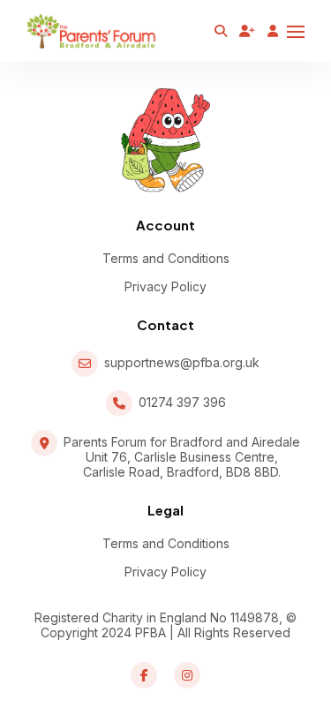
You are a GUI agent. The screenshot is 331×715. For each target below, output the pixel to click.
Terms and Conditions (165, 258)
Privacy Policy (165, 286)
